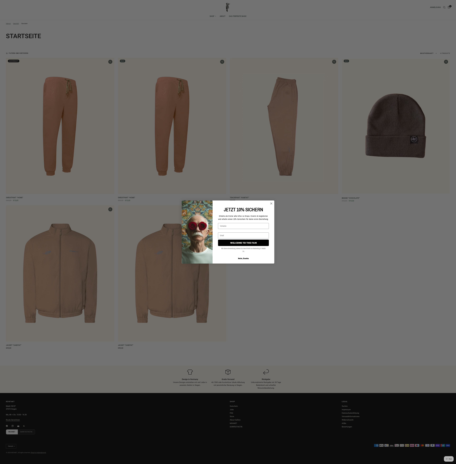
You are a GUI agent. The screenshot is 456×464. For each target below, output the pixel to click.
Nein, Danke (243, 258)
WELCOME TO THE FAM (243, 243)
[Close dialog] (271, 203)
